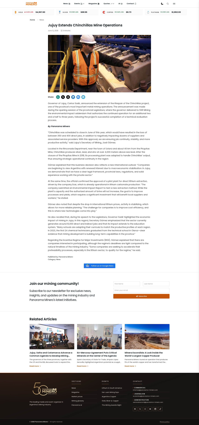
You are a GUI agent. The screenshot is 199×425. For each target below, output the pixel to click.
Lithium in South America (112, 388)
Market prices (77, 396)
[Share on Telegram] (83, 97)
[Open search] (167, 3)
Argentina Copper (109, 396)
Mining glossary (78, 401)
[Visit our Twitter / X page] (140, 409)
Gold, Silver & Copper (110, 401)
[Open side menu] (174, 3)
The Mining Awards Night (111, 405)
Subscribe (143, 296)
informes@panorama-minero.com (145, 390)
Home (32, 20)
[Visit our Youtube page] (150, 409)
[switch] (162, 3)
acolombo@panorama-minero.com (146, 396)
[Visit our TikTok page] (160, 409)
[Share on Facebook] (78, 97)
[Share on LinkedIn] (73, 97)
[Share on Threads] (68, 97)
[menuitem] (67, 3)
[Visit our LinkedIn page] (155, 409)
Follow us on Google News (102, 266)
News (74, 388)
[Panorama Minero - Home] (31, 3)
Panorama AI (77, 405)
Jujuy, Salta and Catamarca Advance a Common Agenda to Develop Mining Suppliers (50, 355)
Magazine (75, 392)
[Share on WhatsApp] (58, 97)
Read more (34, 366)
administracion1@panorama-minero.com (148, 402)
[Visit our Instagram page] (145, 409)
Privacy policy (165, 422)
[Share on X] (63, 97)
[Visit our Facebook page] (135, 409)
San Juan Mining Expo (110, 392)
